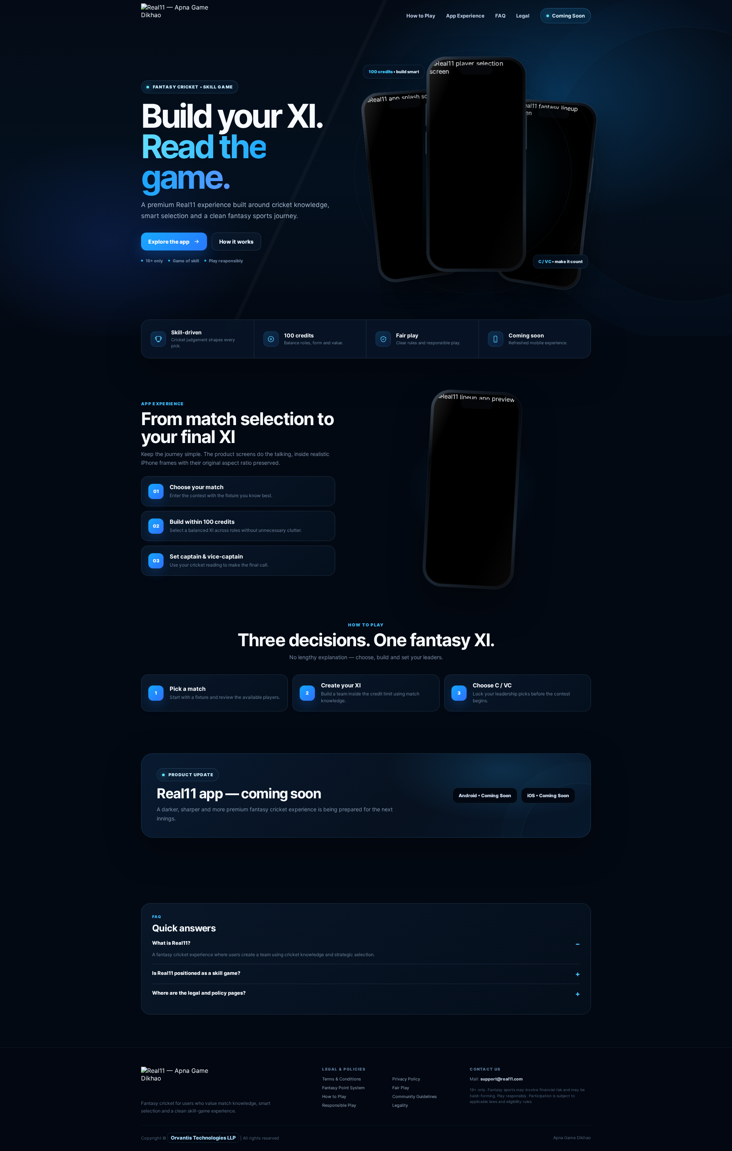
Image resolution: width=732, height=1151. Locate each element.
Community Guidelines (414, 1096)
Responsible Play (339, 1105)
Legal (523, 16)
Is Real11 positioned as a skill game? (196, 973)
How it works (236, 241)
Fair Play (400, 1087)
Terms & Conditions (341, 1079)
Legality (400, 1105)
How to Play (420, 16)
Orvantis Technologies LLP (203, 1138)
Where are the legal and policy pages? (199, 993)
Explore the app (168, 241)
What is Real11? (171, 943)
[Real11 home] (180, 15)
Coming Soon (568, 16)
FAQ (500, 16)
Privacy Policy (406, 1079)
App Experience (465, 16)
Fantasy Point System (343, 1087)
